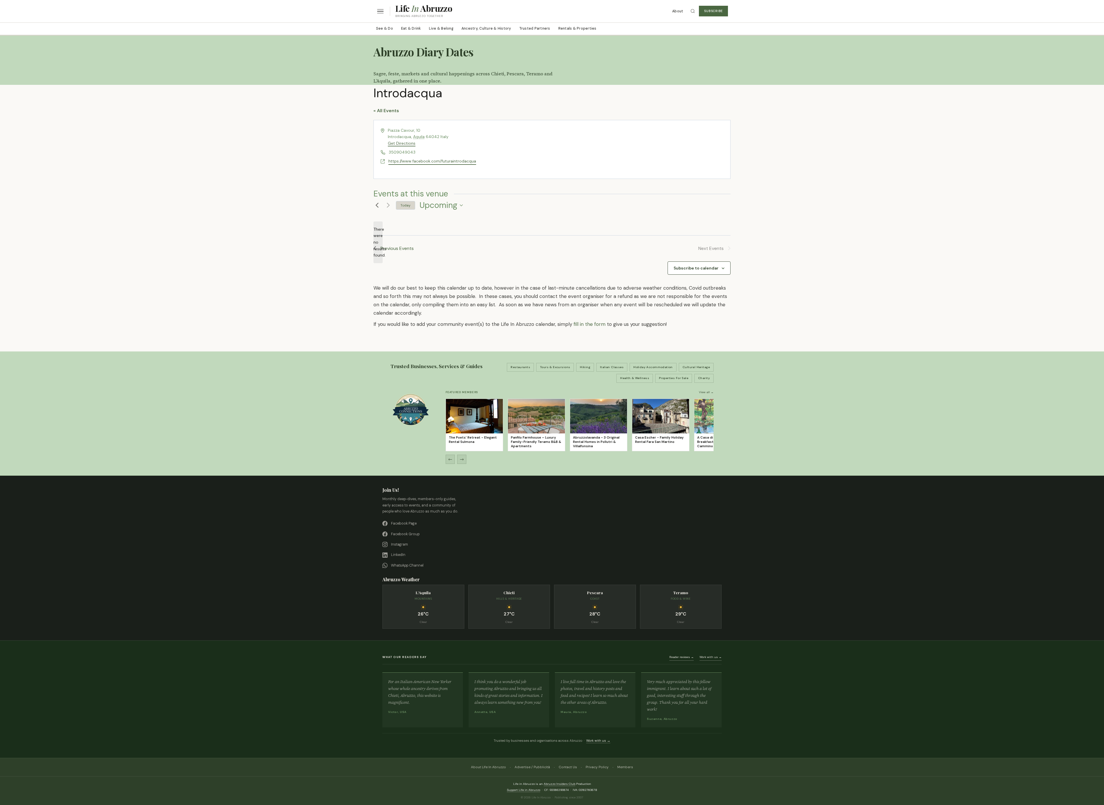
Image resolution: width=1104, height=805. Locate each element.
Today (405, 205)
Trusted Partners (534, 28)
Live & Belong (441, 28)
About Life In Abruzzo (488, 767)
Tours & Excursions (555, 367)
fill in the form (589, 324)
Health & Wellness (634, 378)
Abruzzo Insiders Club (559, 784)
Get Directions (401, 143)
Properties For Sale (673, 378)
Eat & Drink (411, 28)
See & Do (384, 28)
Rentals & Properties (577, 28)
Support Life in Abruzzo (523, 790)
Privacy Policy (597, 767)
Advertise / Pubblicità (532, 767)
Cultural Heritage (696, 367)
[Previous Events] (376, 205)
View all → (706, 392)
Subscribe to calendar (696, 268)
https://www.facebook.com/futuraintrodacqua (432, 161)
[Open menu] (380, 11)
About (677, 11)
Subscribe (713, 11)
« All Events (386, 111)
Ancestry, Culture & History (486, 28)
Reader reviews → (681, 657)
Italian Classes (612, 367)
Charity (704, 378)
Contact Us (568, 767)
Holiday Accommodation (653, 367)
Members (625, 767)
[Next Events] (388, 205)
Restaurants (520, 367)
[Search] (692, 11)
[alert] (378, 242)
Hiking (585, 367)
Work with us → (710, 657)
